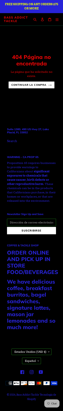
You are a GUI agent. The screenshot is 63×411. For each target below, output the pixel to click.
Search (12, 141)
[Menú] (57, 19)
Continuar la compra (28, 84)
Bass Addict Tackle (16, 19)
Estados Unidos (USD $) (30, 351)
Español (30, 361)
